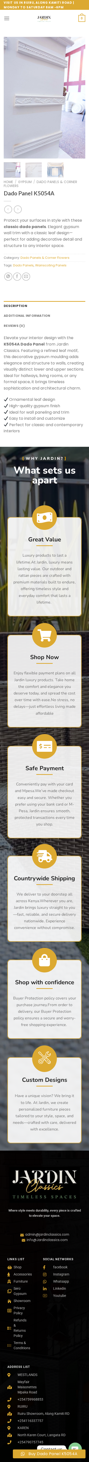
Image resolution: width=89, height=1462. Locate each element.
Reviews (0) (14, 326)
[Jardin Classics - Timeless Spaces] (44, 18)
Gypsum (25, 182)
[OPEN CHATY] (75, 1449)
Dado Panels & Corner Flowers (40, 184)
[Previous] (11, 98)
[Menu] (7, 18)
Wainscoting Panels (51, 265)
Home (8, 182)
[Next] (77, 98)
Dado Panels (23, 265)
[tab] (44, 306)
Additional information (27, 316)
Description (15, 306)
